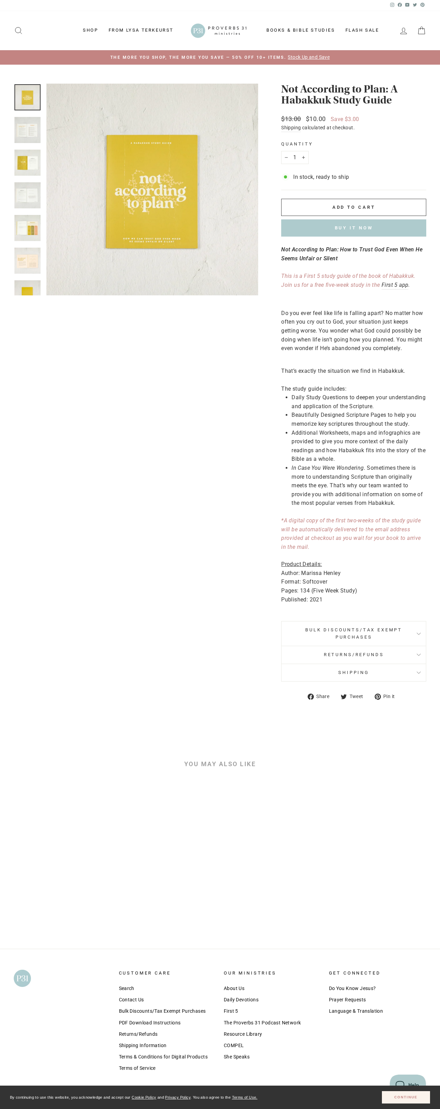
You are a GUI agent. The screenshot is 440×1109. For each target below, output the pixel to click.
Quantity (297, 143)
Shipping (291, 127)
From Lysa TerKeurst (141, 30)
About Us (234, 988)
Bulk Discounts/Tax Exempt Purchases (353, 633)
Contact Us (131, 999)
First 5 (231, 1011)
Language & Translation (356, 1011)
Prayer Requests (347, 999)
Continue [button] (406, 1097)
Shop (90, 30)
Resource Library (243, 1034)
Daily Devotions (241, 999)
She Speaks (237, 1056)
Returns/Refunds (354, 654)
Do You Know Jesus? (352, 988)
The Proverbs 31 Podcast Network (262, 1022)
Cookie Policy (144, 1097)
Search (126, 988)
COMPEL (234, 1045)
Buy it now (354, 227)
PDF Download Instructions (150, 1022)
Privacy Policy (177, 1097)
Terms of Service (137, 1068)
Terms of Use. (244, 1097)
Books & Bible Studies (300, 30)
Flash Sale (362, 30)
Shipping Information (143, 1045)
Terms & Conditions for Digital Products (163, 1056)
